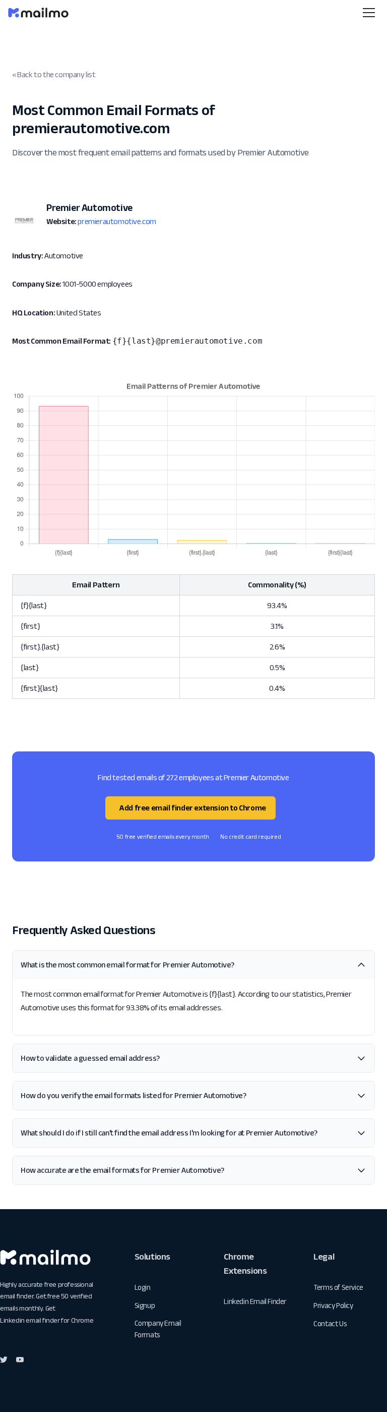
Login (143, 1287)
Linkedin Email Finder (255, 1301)
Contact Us (330, 1323)
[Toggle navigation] (369, 12)
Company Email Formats (158, 1329)
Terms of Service (338, 1287)
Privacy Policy (333, 1305)
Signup (145, 1305)
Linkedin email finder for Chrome (46, 1320)
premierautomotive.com (117, 221)
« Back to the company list (54, 74)
